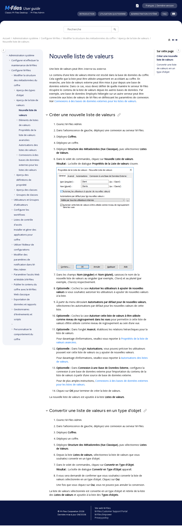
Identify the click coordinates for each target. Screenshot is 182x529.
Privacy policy (101, 517)
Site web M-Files (103, 508)
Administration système (144, 13)
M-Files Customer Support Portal (111, 511)
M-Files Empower (103, 514)
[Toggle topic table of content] (178, 50)
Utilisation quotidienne (113, 13)
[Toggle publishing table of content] (3, 50)
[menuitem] (86, 14)
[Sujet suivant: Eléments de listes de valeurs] (176, 40)
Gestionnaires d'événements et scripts (23, 314)
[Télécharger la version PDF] (137, 5)
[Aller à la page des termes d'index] (173, 14)
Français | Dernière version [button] (160, 5)
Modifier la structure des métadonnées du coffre (89, 38)
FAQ (165, 13)
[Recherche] (114, 29)
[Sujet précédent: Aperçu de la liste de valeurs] (173, 40)
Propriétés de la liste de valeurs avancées (27, 135)
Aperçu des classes (26, 189)
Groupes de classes (27, 194)
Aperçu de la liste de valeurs (133, 38)
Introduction (86, 13)
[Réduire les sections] (169, 40)
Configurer (50, 38)
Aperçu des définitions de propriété (23, 179)
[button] (7, 55)
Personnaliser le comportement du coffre (23, 334)
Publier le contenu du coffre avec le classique (25, 289)
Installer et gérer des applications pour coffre (25, 234)
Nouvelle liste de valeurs (16, 41)
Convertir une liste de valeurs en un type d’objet (166, 68)
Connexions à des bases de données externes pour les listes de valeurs (95, 101)
